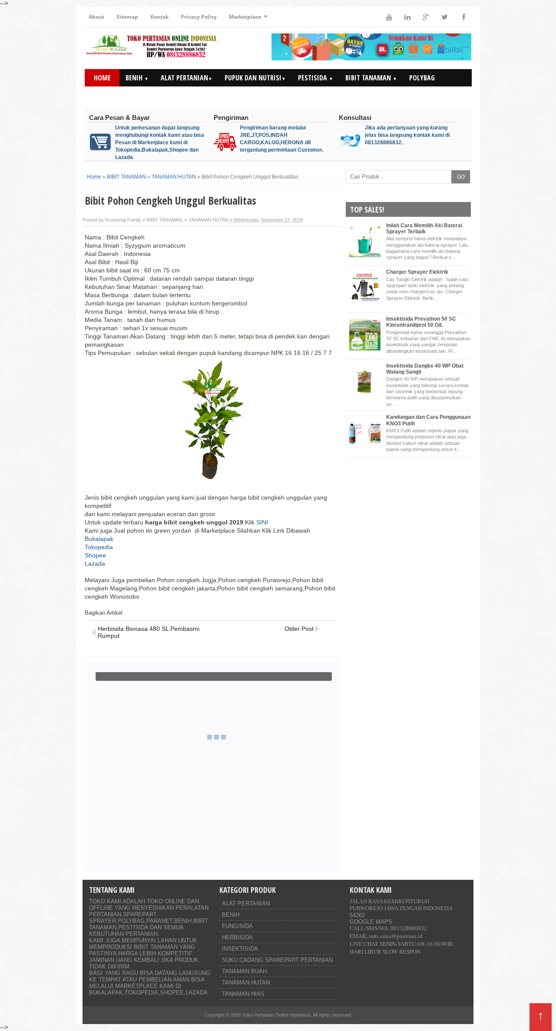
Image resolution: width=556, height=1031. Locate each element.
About (96, 16)
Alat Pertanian (186, 78)
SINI (262, 522)
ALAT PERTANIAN (246, 903)
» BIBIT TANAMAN (162, 219)
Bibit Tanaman (371, 78)
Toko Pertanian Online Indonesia (276, 1015)
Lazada (95, 563)
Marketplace (245, 16)
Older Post (299, 628)
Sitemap (127, 16)
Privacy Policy (199, 16)
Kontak (159, 16)
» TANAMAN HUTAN (206, 219)
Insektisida (240, 948)
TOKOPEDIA (141, 992)
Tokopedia (99, 547)
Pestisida (315, 78)
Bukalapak (99, 538)
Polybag (422, 78)
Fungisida (237, 926)
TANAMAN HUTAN (246, 982)
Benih (137, 78)
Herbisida (237, 937)
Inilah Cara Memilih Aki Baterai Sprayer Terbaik (424, 228)
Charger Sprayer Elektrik (417, 272)
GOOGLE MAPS (371, 921)
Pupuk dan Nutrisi (255, 78)
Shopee (95, 555)
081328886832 (409, 928)
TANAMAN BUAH (244, 971)
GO (461, 177)
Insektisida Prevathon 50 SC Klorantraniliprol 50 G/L (421, 322)
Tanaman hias (243, 994)
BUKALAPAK (106, 992)
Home (102, 78)
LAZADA (196, 992)
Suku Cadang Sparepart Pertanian (277, 960)
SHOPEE (172, 992)
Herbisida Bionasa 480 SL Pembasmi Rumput (148, 632)
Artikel (420, 95)
